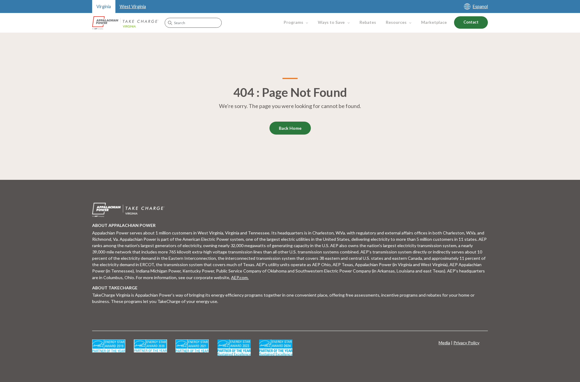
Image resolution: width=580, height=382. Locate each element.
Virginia (103, 6)
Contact (470, 22)
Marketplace (434, 22)
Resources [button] (396, 22)
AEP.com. (240, 277)
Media (444, 342)
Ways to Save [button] (331, 22)
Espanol (480, 6)
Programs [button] (293, 22)
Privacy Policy (466, 342)
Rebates (367, 22)
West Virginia (133, 6)
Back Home (290, 128)
